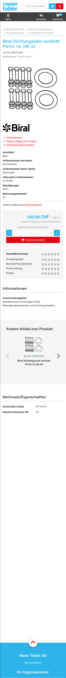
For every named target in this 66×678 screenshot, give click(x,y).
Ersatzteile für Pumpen (41, 32)
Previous (8, 355)
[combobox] (36, 6)
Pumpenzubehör (15, 32)
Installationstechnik (13, 29)
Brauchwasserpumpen (40, 29)
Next (58, 355)
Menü (8, 19)
